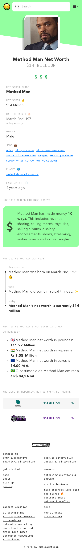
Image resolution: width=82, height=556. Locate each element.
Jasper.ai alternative (60, 461)
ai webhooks (11, 539)
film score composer (50, 150)
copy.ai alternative (58, 458)
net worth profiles (57, 501)
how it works (53, 512)
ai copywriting (13, 512)
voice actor (49, 160)
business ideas (54, 497)
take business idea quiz (61, 490)
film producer (24, 150)
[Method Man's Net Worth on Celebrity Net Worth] (73, 404)
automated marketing (17, 524)
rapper (43, 155)
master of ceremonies (21, 155)
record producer (61, 155)
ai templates (12, 520)
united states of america (22, 174)
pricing (8, 486)
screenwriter (14, 160)
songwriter (32, 160)
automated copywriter (18, 536)
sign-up (8, 482)
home (6, 475)
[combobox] (41, 6)
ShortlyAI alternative (19, 461)
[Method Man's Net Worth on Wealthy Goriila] (73, 418)
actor (9, 150)
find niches (51, 494)
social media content (18, 528)
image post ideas (15, 532)
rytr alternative (15, 458)
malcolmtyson (49, 547)
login (6, 479)
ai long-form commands (19, 516)
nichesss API (53, 516)
